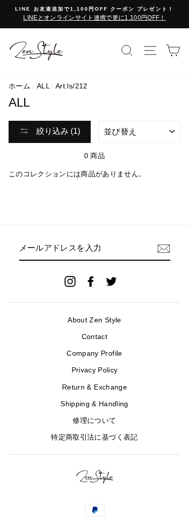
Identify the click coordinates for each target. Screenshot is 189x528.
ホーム (19, 86)
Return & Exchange (94, 387)
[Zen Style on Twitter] (111, 281)
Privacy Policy (95, 370)
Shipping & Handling (94, 404)
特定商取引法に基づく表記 (94, 437)
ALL (43, 86)
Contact (94, 337)
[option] (94, 14)
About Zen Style (94, 320)
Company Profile (94, 353)
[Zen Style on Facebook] (90, 281)
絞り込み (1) (57, 131)
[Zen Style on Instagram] (70, 281)
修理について (94, 420)
